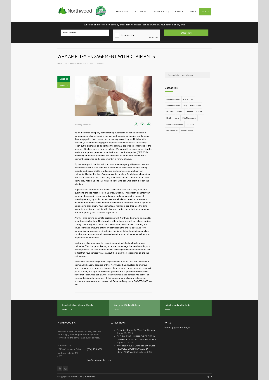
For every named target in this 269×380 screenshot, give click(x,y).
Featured (189, 112)
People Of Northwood (174, 124)
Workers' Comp (187, 130)
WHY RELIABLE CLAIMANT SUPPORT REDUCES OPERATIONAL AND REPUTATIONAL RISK (136, 348)
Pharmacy (190, 124)
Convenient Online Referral (126, 305)
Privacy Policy (89, 377)
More (193, 11)
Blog (185, 105)
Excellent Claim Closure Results (77, 305)
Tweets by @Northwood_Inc (177, 327)
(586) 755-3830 (94, 349)
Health (168, 118)
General (199, 112)
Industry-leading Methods (177, 305)
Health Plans (122, 11)
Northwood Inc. (77, 377)
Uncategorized (171, 130)
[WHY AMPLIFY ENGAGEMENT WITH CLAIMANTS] (113, 96)
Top (207, 377)
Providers (180, 11)
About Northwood (172, 99)
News (177, 118)
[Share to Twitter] (142, 124)
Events (179, 112)
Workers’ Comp (162, 11)
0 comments (63, 85)
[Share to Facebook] (136, 124)
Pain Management (189, 118)
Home (59, 63)
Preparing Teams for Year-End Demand (136, 330)
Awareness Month (173, 105)
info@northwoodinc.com (99, 360)
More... (65, 309)
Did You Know (195, 105)
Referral (205, 11)
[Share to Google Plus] (149, 124)
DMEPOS (170, 112)
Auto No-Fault (141, 11)
